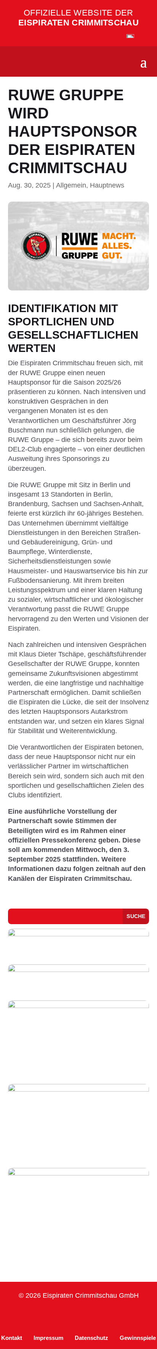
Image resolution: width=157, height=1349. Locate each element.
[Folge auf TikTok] (60, 1316)
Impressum (48, 1338)
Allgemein (71, 185)
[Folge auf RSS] (133, 1316)
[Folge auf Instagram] (23, 1316)
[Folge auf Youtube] (96, 1316)
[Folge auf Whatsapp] (78, 1316)
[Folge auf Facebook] (42, 1316)
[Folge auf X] (115, 1316)
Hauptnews (107, 185)
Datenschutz (91, 1338)
